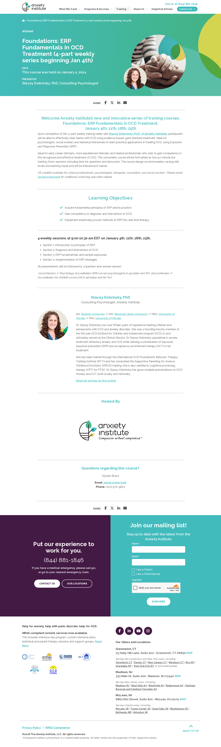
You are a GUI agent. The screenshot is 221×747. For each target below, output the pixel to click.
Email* (136, 556)
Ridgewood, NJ (174, 685)
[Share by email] (125, 103)
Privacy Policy (31, 727)
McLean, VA (124, 695)
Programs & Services (97, 9)
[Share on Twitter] (112, 103)
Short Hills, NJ (139, 685)
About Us (139, 9)
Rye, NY (190, 662)
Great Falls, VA (160, 708)
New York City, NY (144, 666)
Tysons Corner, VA (140, 708)
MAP (189, 653)
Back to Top (191, 731)
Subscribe (158, 601)
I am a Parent (144, 569)
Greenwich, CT (126, 648)
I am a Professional (147, 574)
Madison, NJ (124, 672)
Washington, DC (179, 708)
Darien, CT (140, 662)
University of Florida (108, 318)
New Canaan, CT (157, 662)
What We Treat (68, 9)
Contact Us (186, 9)
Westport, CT (176, 662)
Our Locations (77, 583)
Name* (136, 543)
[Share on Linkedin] (118, 103)
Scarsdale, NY (124, 666)
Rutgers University (93, 314)
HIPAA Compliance (57, 727)
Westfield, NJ (156, 685)
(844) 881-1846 (188, 4)
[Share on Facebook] (105, 103)
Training (121, 9)
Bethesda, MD (123, 712)
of (138, 133)
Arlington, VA (140, 712)
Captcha (137, 580)
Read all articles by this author (96, 380)
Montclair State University (130, 314)
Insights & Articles (162, 9)
